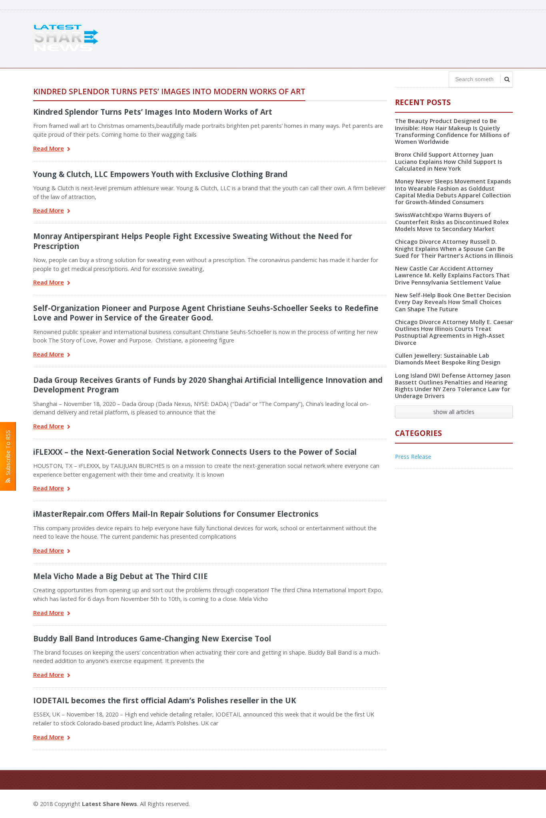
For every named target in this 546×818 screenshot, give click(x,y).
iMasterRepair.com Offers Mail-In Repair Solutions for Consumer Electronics (176, 514)
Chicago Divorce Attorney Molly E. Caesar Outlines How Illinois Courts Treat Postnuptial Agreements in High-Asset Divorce (454, 332)
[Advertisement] (367, 38)
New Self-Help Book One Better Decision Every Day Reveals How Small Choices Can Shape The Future (453, 302)
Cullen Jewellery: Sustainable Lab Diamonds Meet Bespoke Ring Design (447, 359)
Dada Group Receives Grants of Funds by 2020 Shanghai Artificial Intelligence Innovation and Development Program (208, 384)
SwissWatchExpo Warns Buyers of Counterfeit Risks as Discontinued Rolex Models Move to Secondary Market (452, 222)
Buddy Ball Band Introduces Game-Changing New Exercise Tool (152, 638)
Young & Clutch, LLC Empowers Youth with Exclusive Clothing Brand (160, 174)
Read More (48, 148)
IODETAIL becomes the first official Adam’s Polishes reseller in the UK (164, 700)
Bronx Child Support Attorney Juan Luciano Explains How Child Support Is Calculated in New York (448, 161)
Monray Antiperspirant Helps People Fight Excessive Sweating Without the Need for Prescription (192, 241)
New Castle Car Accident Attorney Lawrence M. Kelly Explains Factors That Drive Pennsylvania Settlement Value (452, 275)
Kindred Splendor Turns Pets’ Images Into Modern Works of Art (152, 112)
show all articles (453, 412)
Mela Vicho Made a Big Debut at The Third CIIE (120, 576)
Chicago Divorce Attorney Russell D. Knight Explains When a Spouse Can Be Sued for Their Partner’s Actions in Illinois (454, 248)
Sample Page (493, 802)
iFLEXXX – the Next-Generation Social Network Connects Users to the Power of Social (195, 452)
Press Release (413, 456)
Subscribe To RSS (8, 454)
